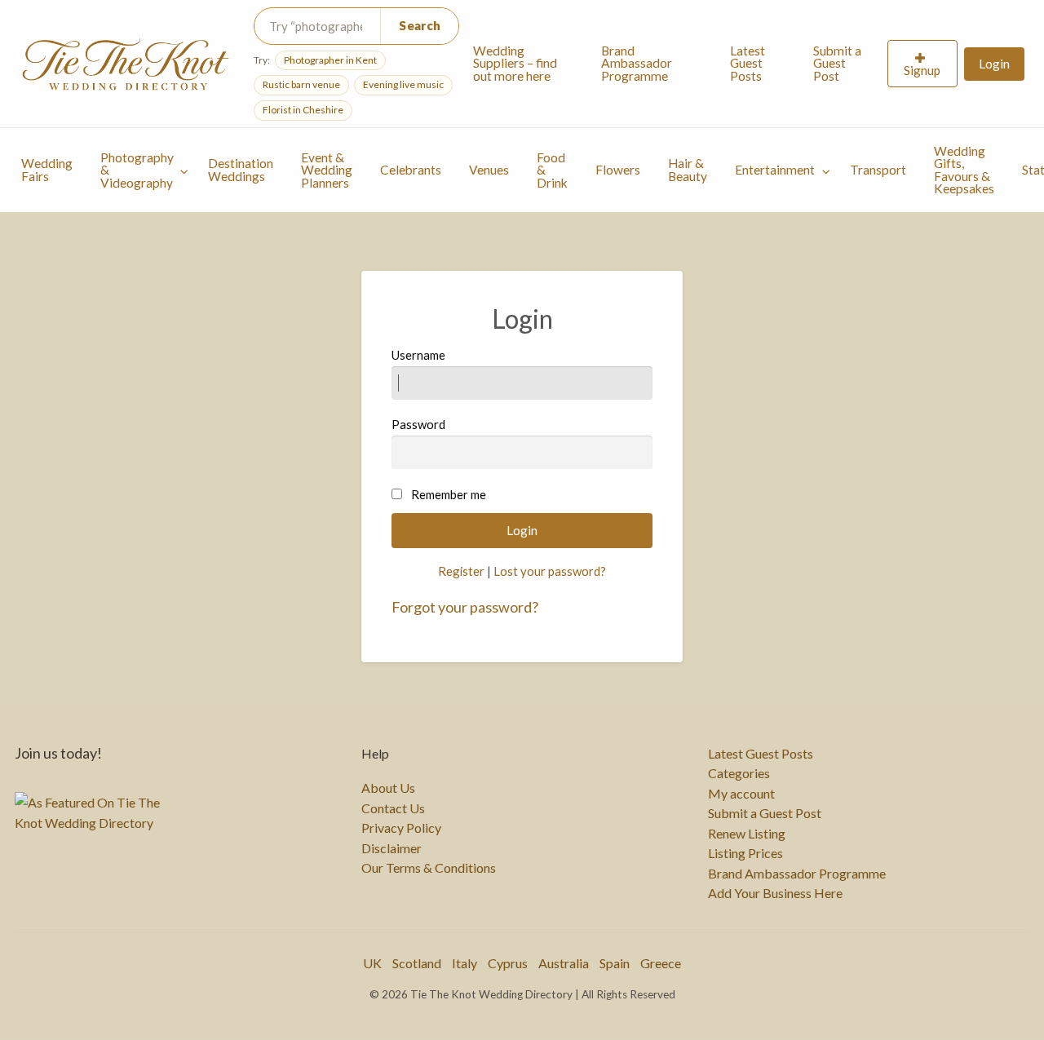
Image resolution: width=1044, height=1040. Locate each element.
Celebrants (410, 169)
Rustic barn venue (301, 84)
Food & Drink (552, 170)
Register (461, 571)
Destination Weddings (240, 170)
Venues (489, 169)
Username (418, 354)
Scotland (416, 963)
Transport (878, 169)
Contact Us (393, 808)
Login (994, 63)
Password (418, 424)
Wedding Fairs (47, 170)
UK (372, 963)
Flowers (617, 169)
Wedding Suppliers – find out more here (515, 63)
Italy (464, 963)
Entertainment (775, 169)
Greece (660, 963)
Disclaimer (391, 848)
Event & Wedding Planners (326, 170)
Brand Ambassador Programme (636, 63)
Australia (563, 963)
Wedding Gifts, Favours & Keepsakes (964, 170)
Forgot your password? (465, 607)
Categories (739, 773)
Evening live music (403, 84)
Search (419, 25)
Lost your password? (549, 571)
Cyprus (508, 963)
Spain (614, 963)
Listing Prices (745, 853)
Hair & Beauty (687, 170)
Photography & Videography (137, 170)
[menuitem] (522, 63)
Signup (922, 70)
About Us (388, 787)
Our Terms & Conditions (428, 867)
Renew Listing (746, 833)
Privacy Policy (401, 827)
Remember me (448, 494)
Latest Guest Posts (747, 63)
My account (741, 793)
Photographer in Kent (330, 60)
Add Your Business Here (775, 893)
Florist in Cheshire (303, 110)
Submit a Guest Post (837, 63)
